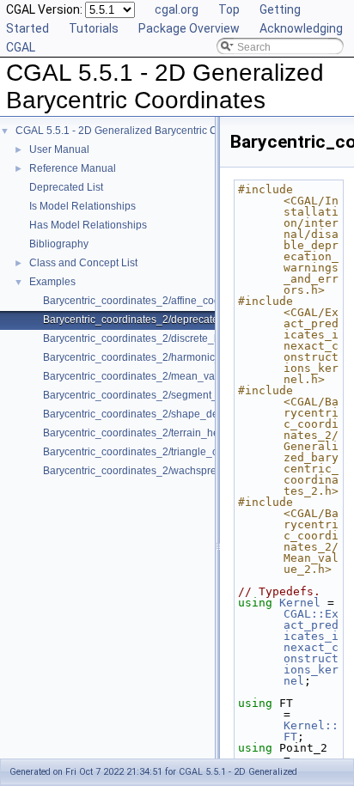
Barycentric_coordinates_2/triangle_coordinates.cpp (165, 452)
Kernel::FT (311, 731)
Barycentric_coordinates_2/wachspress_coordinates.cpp (175, 471)
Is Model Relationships (82, 206)
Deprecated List (66, 187)
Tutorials (94, 28)
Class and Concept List (83, 263)
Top (229, 9)
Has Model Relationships (88, 225)
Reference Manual (72, 168)
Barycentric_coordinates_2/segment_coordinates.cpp (167, 395)
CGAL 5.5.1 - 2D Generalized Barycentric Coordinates (141, 131)
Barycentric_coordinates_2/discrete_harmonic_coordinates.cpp (191, 338)
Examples (52, 282)
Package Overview (189, 28)
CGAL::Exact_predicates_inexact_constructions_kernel (311, 647)
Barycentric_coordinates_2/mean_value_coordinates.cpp (176, 376)
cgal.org (176, 9)
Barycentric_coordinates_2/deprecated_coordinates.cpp (174, 320)
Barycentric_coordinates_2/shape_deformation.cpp (162, 414)
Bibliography (58, 244)
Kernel (299, 602)
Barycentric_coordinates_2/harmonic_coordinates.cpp (169, 357)
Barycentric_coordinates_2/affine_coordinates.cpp (160, 301)
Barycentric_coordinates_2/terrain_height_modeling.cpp (174, 433)
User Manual (59, 149)
